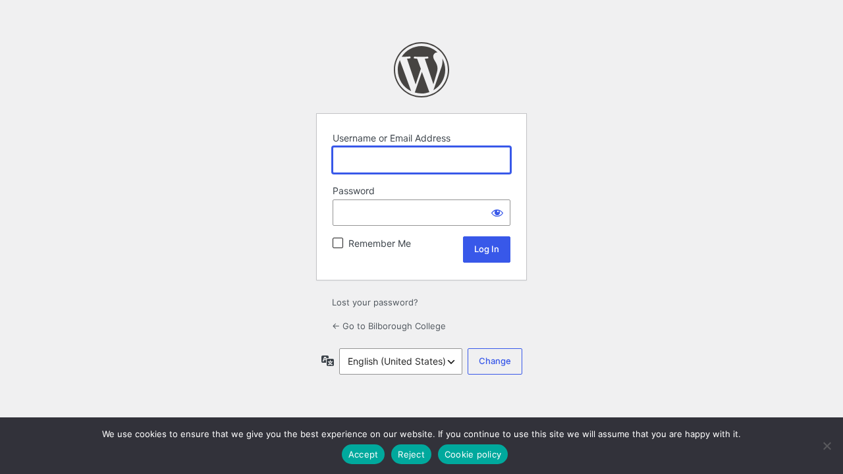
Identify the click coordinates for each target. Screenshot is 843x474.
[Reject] (826, 445)
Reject (411, 454)
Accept (363, 454)
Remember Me (379, 243)
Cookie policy (473, 454)
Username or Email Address (391, 138)
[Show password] (497, 212)
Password (354, 190)
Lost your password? (375, 302)
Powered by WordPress (421, 69)
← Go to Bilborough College (389, 326)
